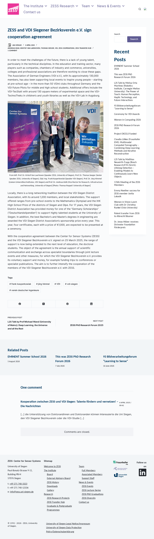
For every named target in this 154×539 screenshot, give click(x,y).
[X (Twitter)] (44, 304)
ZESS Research (62, 6)
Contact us (31, 12)
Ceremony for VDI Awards (127, 114)
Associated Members (92, 474)
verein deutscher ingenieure (24, 290)
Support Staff (88, 478)
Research (48, 494)
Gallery (50, 490)
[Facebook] (20, 304)
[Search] (140, 9)
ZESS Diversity (88, 498)
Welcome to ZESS (52, 466)
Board (50, 474)
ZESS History (53, 482)
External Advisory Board (58, 478)
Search (117, 34)
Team (86, 6)
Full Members (88, 470)
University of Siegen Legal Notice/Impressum (68, 524)
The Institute (33, 6)
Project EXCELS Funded (125, 134)
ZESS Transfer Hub (83, 48)
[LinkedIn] (91, 304)
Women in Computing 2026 (127, 120)
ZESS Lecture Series (91, 490)
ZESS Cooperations (66, 48)
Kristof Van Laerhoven (30, 48)
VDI (56, 48)
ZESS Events (87, 486)
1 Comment (12, 51)
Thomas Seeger (47, 48)
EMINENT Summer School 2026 (27, 356)
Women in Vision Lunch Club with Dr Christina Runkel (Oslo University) (125, 205)
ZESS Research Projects (58, 498)
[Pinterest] (68, 304)
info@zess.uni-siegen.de (22, 492)
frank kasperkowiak (20, 284)
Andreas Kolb (13, 48)
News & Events (109, 6)
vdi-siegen (71, 284)
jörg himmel (42, 284)
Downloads (52, 486)
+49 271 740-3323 (18, 484)
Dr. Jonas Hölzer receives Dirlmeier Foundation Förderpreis (126, 225)
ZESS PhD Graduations (92, 494)
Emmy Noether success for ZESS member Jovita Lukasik (127, 194)
